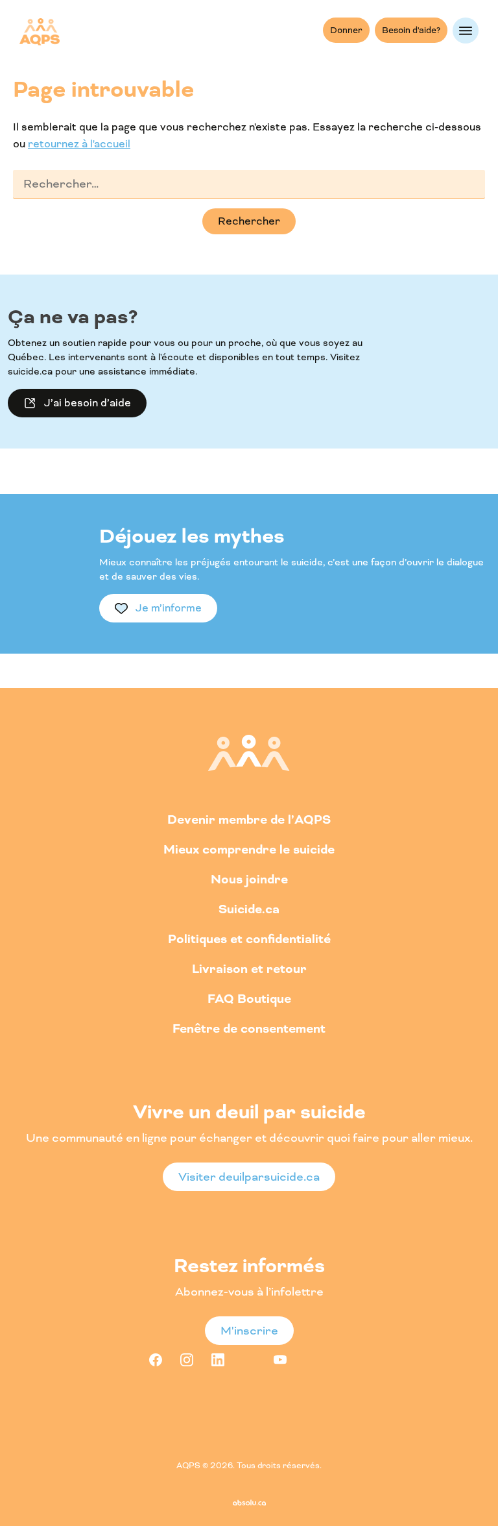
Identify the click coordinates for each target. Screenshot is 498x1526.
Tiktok (311, 1359)
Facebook (155, 1359)
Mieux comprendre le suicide (249, 849)
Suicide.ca (249, 909)
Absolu (249, 1502)
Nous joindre (249, 879)
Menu (466, 30)
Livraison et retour (249, 969)
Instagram (186, 1359)
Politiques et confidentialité (249, 939)
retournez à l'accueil (79, 144)
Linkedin (217, 1359)
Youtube (280, 1359)
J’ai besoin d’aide (87, 403)
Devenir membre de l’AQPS (249, 819)
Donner (346, 30)
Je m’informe (169, 608)
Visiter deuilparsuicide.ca (249, 1177)
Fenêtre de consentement (249, 1028)
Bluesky (342, 1359)
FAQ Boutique (249, 999)
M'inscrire (249, 1330)
